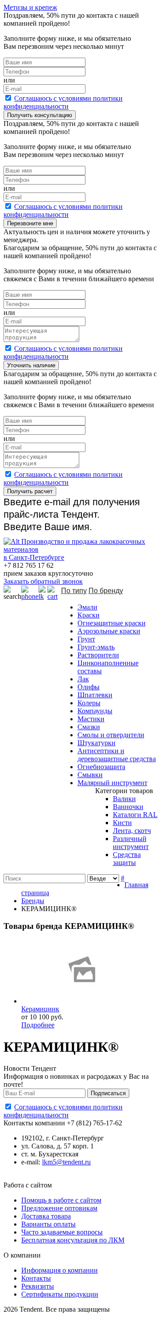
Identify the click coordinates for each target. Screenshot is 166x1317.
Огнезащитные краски (111, 623)
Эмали (87, 607)
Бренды (32, 900)
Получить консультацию (39, 115)
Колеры (88, 703)
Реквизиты (37, 1286)
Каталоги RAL (135, 814)
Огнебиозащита (101, 767)
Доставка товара (46, 1216)
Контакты (36, 1278)
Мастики (90, 719)
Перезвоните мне (30, 223)
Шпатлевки (94, 695)
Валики (124, 798)
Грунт (86, 639)
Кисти (122, 822)
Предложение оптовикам (59, 1208)
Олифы (88, 687)
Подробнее (37, 1025)
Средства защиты (127, 858)
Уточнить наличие (31, 365)
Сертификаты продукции (59, 1294)
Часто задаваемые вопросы (62, 1232)
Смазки (88, 727)
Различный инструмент (131, 842)
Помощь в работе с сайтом (61, 1200)
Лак (83, 679)
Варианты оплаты (48, 1224)
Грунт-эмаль (96, 647)
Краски (88, 615)
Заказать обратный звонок (43, 581)
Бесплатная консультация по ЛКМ (72, 1240)
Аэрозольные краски (108, 631)
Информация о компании (59, 1270)
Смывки (90, 774)
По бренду (106, 590)
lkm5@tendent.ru (66, 1162)
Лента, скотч (132, 830)
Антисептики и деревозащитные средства (116, 755)
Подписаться (108, 1093)
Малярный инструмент (112, 782)
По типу (74, 590)
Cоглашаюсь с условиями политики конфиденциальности (63, 102)
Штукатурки (96, 743)
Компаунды (94, 711)
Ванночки (128, 806)
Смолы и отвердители (110, 735)
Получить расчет (30, 491)
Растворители (98, 655)
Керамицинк (40, 1009)
